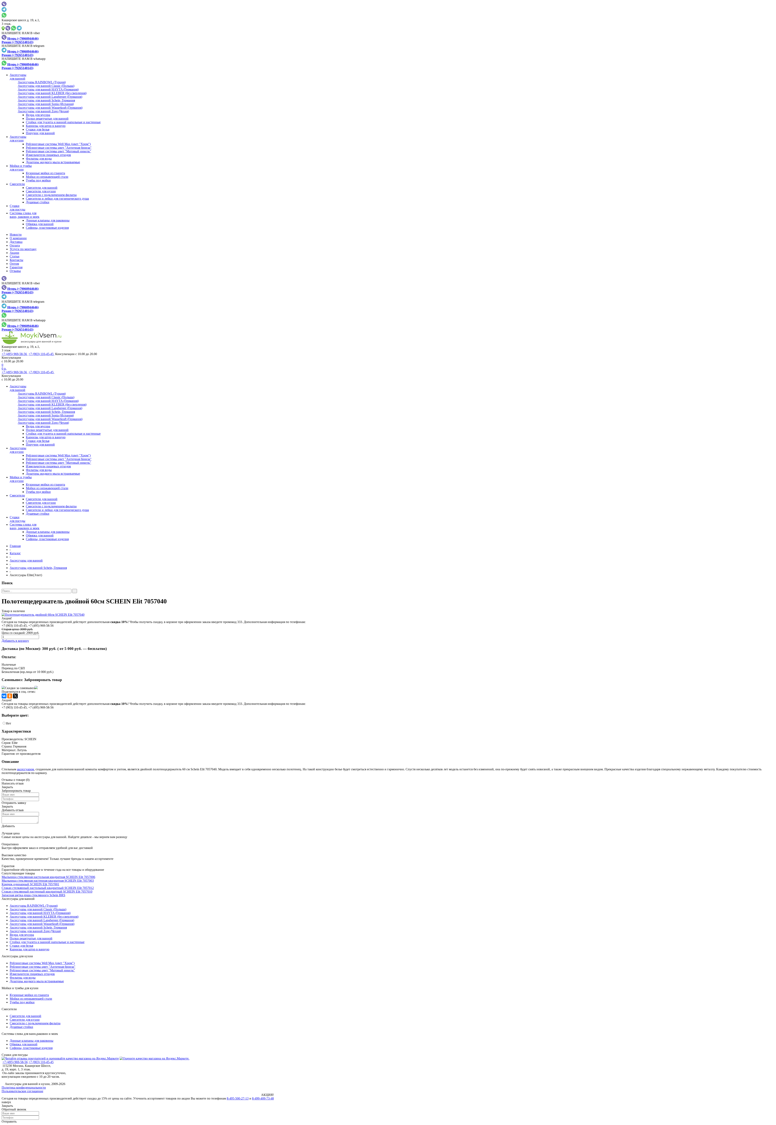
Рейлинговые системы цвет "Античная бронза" (59, 147)
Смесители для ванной (41, 187)
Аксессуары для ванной (26, 560)
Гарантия (16, 267)
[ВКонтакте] (4, 696)
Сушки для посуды (15, 1054)
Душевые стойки (37, 202)
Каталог (15, 553)
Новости (16, 234)
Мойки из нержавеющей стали (47, 176)
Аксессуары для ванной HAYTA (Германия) (40, 913)
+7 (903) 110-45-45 (41, 354)
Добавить (8, 826)
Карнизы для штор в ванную (45, 126)
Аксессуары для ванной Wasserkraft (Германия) (42, 924)
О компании (18, 238)
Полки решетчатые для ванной (47, 118)
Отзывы (15, 271)
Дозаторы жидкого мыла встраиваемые (53, 162)
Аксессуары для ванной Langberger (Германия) (42, 920)
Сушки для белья (37, 129)
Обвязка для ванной (40, 224)
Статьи (14, 256)
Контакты (16, 260)
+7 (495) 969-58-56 (15, 354)
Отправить (9, 1121)
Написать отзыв (13, 783)
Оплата (15, 245)
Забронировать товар (43, 680)
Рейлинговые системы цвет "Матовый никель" (58, 151)
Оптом (14, 263)
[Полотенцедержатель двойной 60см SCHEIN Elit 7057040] (388, 615)
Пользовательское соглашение (22, 1091)
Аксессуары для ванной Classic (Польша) (38, 909)
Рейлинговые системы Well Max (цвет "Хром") (58, 144)
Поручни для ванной (40, 133)
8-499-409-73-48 (263, 1098)
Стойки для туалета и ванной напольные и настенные (63, 122)
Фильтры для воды (39, 158)
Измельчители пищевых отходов (48, 155)
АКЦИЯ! (267, 1095)
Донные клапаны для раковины (48, 220)
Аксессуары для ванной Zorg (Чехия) (35, 931)
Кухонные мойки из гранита (45, 173)
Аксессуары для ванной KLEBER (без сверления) (44, 916)
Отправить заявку (14, 802)
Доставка (16, 242)
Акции (14, 252)
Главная (15, 546)
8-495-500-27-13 (238, 1098)
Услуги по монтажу (23, 249)
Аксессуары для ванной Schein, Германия (38, 567)
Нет (8, 723)
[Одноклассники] (9, 696)
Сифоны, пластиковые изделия (47, 227)
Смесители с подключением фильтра (51, 195)
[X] (15, 696)
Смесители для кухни (41, 191)
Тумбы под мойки (38, 180)
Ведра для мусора (38, 115)
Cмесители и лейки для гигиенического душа (57, 198)
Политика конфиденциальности (24, 1087)
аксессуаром (25, 769)
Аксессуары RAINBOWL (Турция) (34, 905)
